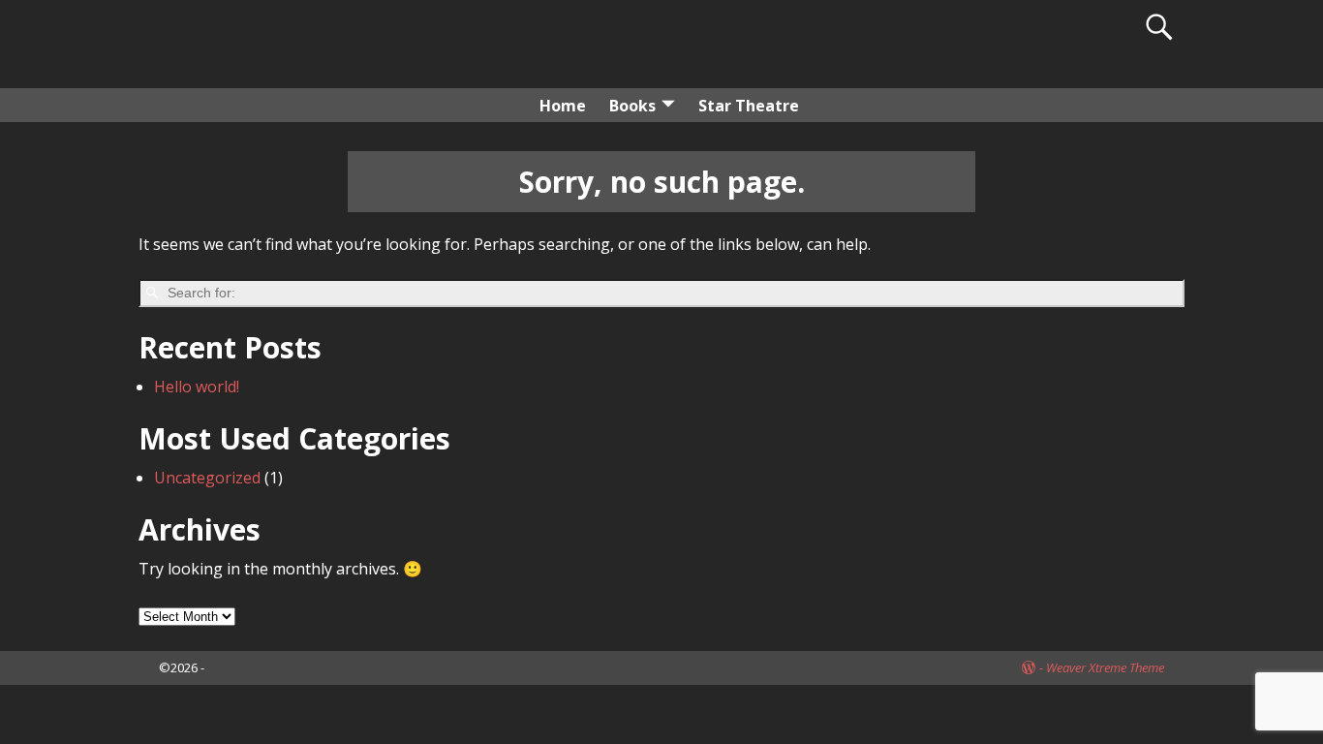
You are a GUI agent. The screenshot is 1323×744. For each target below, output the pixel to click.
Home (562, 105)
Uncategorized (207, 477)
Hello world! (196, 386)
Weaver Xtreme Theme (1105, 667)
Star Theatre (748, 105)
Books (632, 105)
